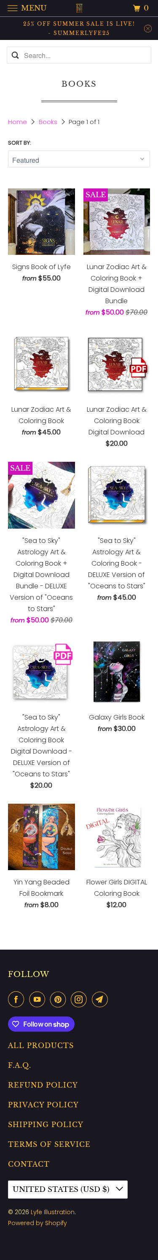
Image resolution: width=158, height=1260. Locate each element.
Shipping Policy (45, 1124)
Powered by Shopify (37, 1223)
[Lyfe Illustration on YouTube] (38, 999)
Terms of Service (49, 1144)
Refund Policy (43, 1085)
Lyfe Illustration (53, 1212)
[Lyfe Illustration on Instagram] (80, 999)
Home (18, 121)
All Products (41, 1045)
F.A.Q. (19, 1065)
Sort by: (19, 143)
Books (49, 121)
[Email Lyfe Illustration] (101, 999)
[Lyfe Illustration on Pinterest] (60, 999)
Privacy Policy (43, 1105)
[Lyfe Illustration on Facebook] (17, 999)
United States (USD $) (62, 1189)
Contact (29, 1164)
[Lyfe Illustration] (79, 8)
